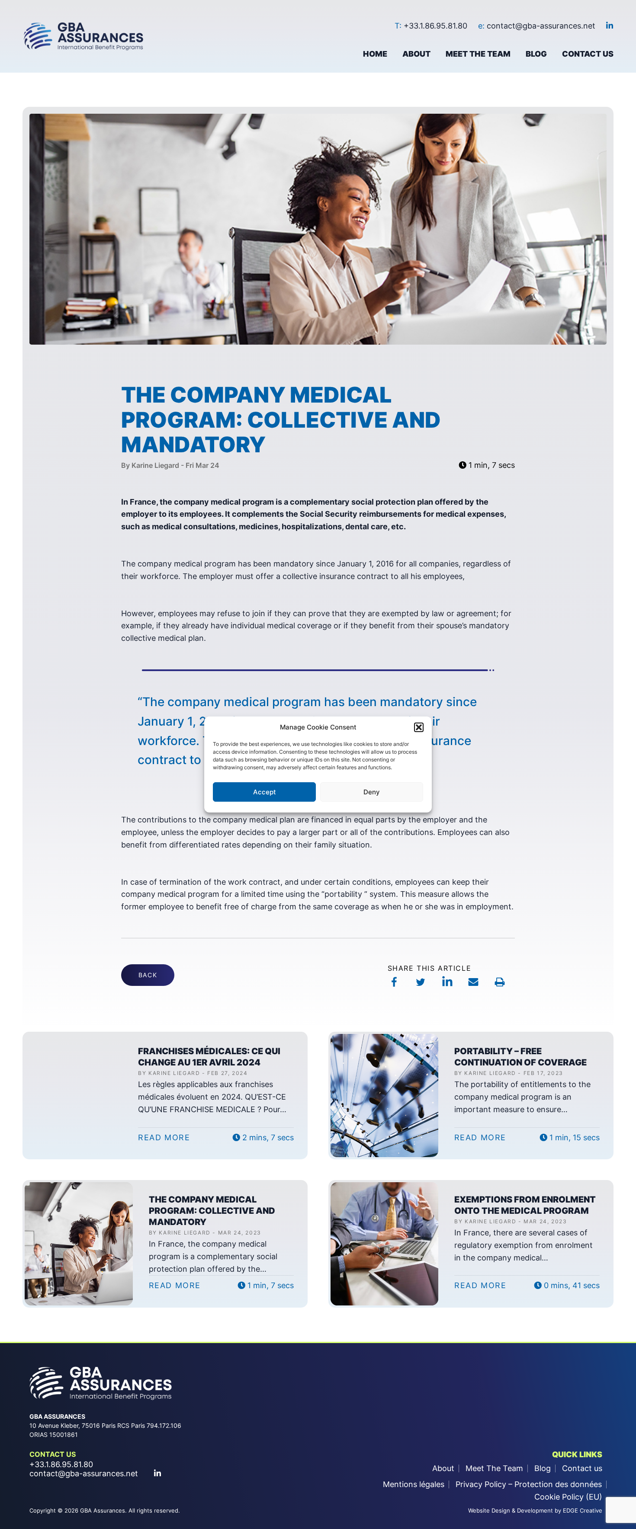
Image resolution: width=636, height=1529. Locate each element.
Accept (264, 792)
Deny (371, 792)
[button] (418, 727)
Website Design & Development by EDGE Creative (535, 1510)
